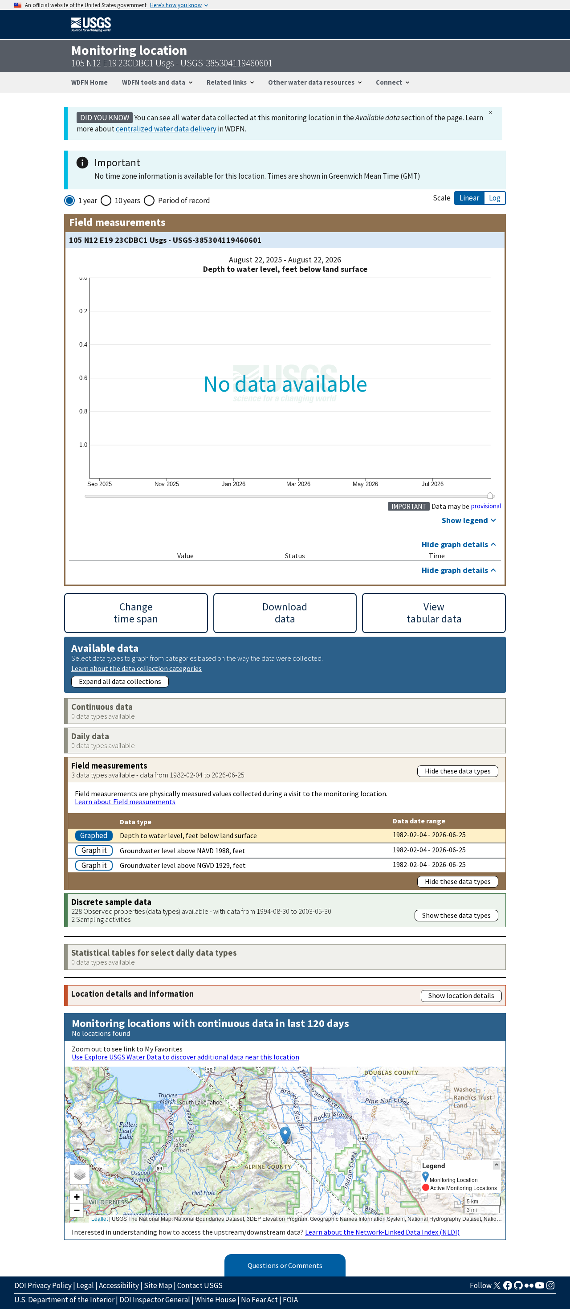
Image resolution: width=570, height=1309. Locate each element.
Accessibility (119, 1285)
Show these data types (456, 915)
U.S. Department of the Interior (64, 1300)
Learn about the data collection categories (136, 668)
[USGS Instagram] (550, 1288)
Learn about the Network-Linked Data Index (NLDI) (382, 1231)
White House (215, 1300)
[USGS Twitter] (497, 1288)
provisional (486, 506)
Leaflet (99, 1218)
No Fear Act (259, 1300)
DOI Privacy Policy (43, 1285)
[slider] (490, 495)
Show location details (461, 995)
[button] (285, 1135)
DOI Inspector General (154, 1300)
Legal (85, 1285)
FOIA (290, 1300)
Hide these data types (458, 770)
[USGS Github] (518, 1288)
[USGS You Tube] (539, 1288)
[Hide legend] (496, 1165)
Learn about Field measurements (125, 801)
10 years (127, 200)
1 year (87, 200)
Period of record (184, 200)
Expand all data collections (120, 681)
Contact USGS (200, 1285)
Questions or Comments (285, 1265)
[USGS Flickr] (529, 1288)
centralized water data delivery (166, 129)
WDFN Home (89, 82)
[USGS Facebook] (507, 1288)
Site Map (158, 1285)
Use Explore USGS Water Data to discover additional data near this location (185, 1056)
